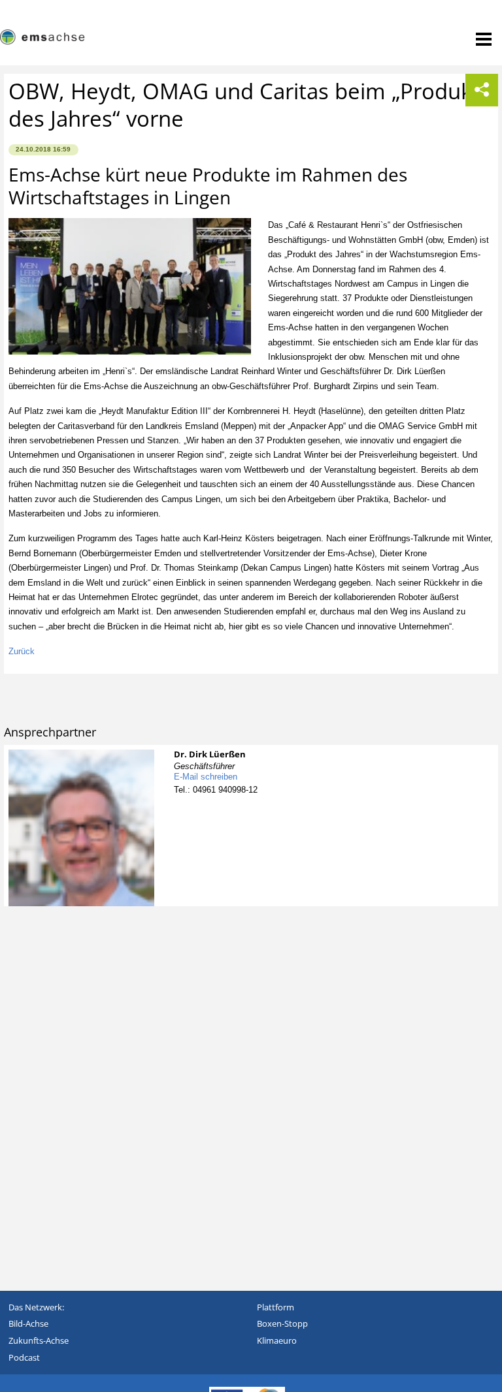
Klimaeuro (277, 1340)
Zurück (21, 651)
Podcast (24, 1357)
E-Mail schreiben (205, 777)
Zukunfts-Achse (38, 1340)
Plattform (275, 1307)
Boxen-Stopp (282, 1323)
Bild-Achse (28, 1323)
